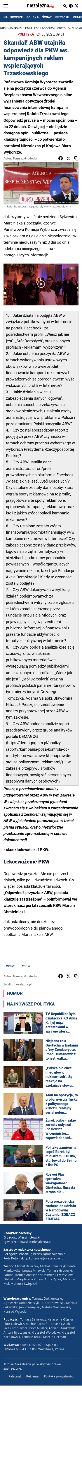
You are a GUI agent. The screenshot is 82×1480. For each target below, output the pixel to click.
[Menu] (6, 6)
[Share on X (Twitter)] (68, 158)
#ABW (26, 966)
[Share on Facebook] (60, 158)
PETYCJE (62, 17)
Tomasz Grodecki (25, 158)
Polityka (32, 27)
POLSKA (32, 17)
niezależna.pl (11, 27)
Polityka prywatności (59, 1376)
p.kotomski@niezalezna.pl (45, 1258)
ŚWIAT (47, 17)
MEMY (77, 17)
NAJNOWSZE (13, 17)
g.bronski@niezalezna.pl (48, 1254)
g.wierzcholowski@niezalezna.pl (28, 1242)
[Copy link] (76, 158)
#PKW (10, 966)
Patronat (15, 1376)
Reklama (32, 1376)
